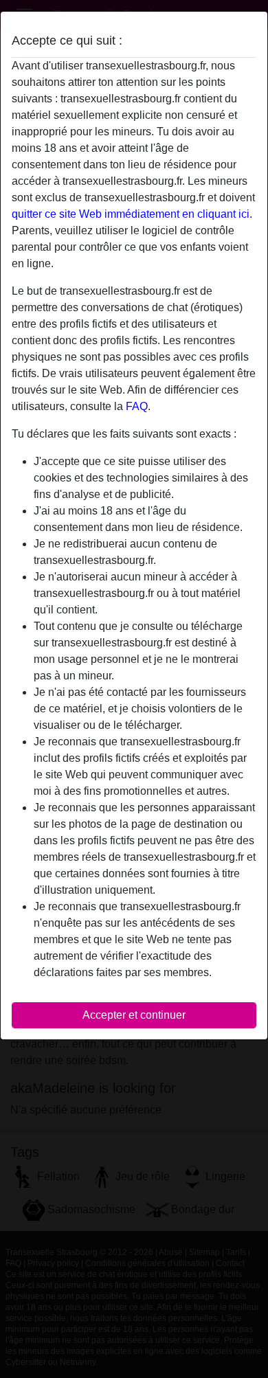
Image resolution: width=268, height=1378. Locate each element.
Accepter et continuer (134, 1015)
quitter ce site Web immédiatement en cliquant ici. (132, 214)
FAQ (137, 406)
